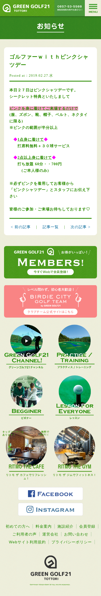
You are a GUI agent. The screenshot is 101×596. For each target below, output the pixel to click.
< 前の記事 (21, 227)
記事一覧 (51, 227)
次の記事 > (80, 227)
